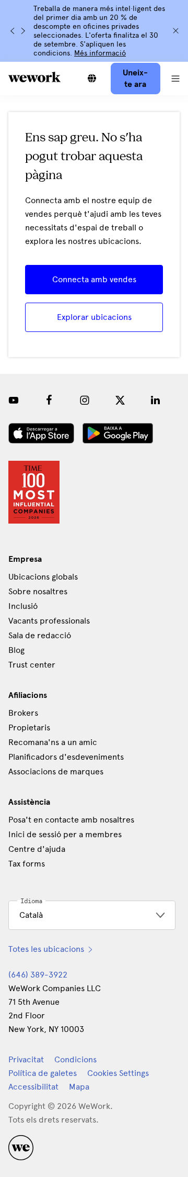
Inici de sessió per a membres (65, 834)
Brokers (23, 713)
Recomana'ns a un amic (52, 742)
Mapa (79, 1087)
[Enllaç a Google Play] (118, 433)
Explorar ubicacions (94, 317)
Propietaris (29, 727)
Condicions (75, 1059)
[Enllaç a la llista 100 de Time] (34, 492)
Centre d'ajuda (36, 849)
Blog (16, 650)
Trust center (31, 665)
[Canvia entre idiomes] (91, 78)
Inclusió (23, 606)
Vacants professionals (49, 621)
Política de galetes (42, 1073)
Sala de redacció (39, 635)
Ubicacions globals (43, 577)
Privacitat (26, 1059)
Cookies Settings (118, 1073)
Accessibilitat (33, 1087)
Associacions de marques (55, 771)
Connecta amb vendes (94, 279)
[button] (176, 78)
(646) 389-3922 (37, 975)
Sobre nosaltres (37, 591)
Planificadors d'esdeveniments (66, 757)
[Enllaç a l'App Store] (41, 433)
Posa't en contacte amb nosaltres (71, 820)
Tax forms (26, 864)
